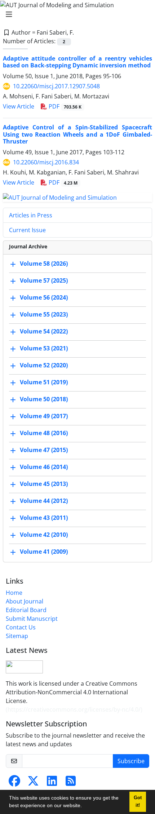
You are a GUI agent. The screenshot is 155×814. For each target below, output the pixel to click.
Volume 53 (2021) (44, 348)
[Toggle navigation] (75, 14)
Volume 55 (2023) (44, 314)
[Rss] (70, 783)
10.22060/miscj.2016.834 (46, 162)
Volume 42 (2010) (44, 535)
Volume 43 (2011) (44, 518)
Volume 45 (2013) (44, 484)
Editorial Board (26, 610)
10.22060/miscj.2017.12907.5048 (56, 86)
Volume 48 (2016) (44, 433)
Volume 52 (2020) (44, 365)
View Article (18, 106)
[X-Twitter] (33, 783)
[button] (84, 806)
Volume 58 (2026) (44, 263)
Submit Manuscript (32, 619)
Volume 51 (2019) (44, 382)
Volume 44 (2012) (44, 501)
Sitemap (17, 636)
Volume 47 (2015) (44, 450)
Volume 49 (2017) (44, 416)
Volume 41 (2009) (44, 552)
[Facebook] (14, 783)
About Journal (24, 601)
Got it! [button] (138, 801)
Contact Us (21, 627)
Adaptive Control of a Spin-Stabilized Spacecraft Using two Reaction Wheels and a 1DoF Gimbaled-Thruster (77, 134)
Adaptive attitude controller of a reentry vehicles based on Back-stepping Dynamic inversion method (77, 61)
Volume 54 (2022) (44, 331)
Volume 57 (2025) (44, 280)
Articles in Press (30, 215)
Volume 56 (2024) (44, 297)
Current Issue (27, 230)
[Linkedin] (52, 783)
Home (14, 593)
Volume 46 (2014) (44, 467)
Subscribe (131, 761)
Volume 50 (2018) (44, 399)
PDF (64, 106)
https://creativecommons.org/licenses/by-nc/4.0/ (74, 709)
